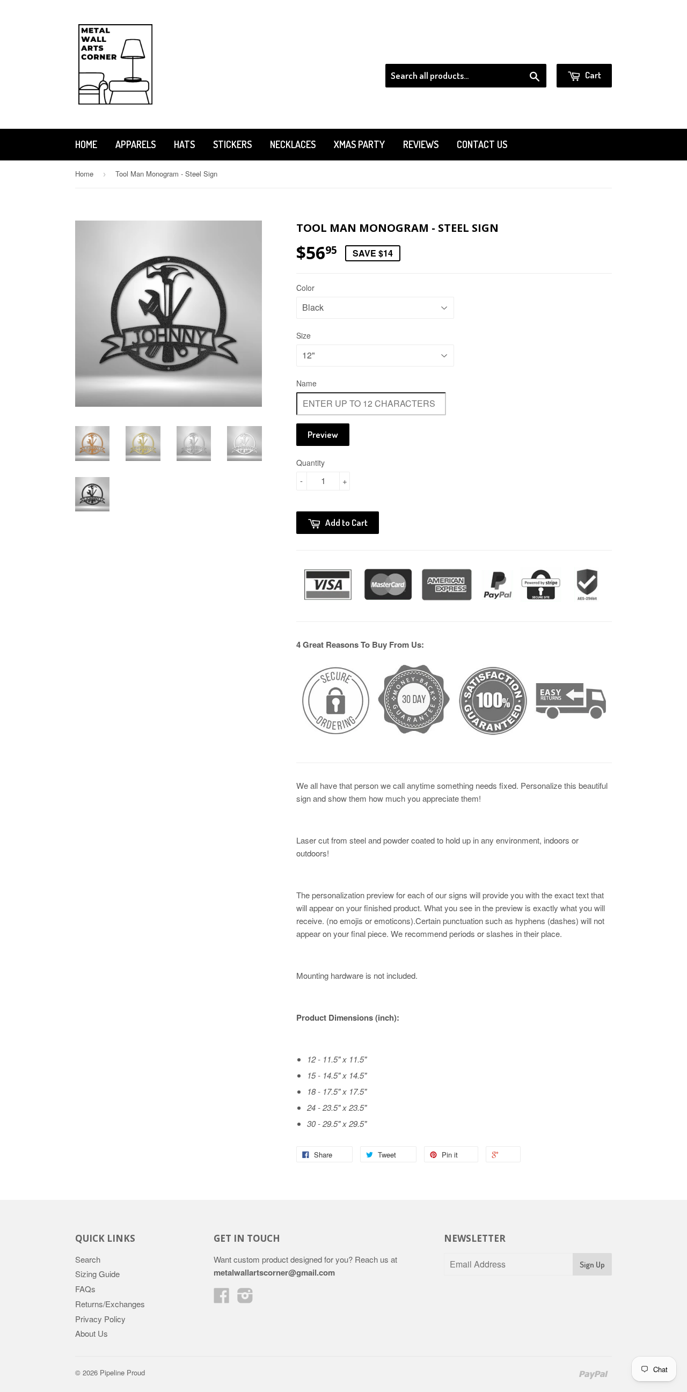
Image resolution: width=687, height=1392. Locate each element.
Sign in (523, 50)
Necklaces (293, 144)
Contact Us (482, 144)
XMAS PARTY (359, 144)
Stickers (232, 144)
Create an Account (581, 50)
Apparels (135, 144)
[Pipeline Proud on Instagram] (245, 1298)
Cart (592, 74)
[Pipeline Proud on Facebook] (222, 1298)
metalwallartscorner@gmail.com (274, 1272)
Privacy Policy (100, 1318)
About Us (91, 1333)
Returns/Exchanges (110, 1303)
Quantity (310, 462)
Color (305, 287)
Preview (323, 434)
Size (303, 335)
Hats (184, 144)
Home (86, 144)
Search (87, 1259)
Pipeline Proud (122, 1372)
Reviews (420, 144)
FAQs (85, 1288)
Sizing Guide (97, 1273)
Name (306, 383)
